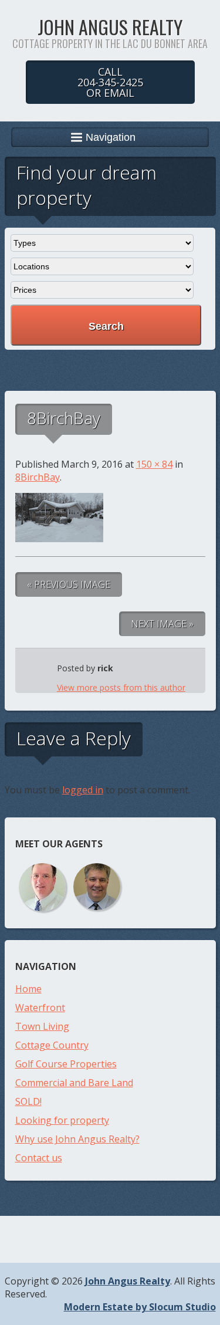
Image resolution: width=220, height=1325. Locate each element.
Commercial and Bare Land (74, 1082)
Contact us (38, 1157)
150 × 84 (154, 464)
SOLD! (28, 1101)
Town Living (42, 1026)
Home (28, 988)
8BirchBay (37, 477)
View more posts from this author (121, 687)
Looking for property (62, 1120)
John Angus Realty (110, 26)
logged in (82, 789)
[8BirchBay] (59, 538)
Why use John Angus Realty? (77, 1139)
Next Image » (162, 623)
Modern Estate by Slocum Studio (140, 1306)
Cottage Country (52, 1045)
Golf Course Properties (66, 1063)
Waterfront (40, 1007)
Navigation (111, 137)
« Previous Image (68, 584)
